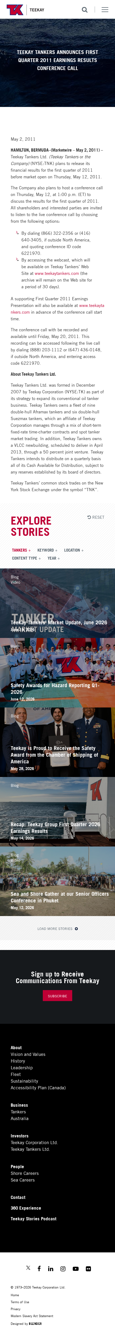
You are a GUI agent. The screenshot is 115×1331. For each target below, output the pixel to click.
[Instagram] (63, 1269)
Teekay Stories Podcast (33, 1218)
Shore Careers (25, 1173)
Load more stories (55, 928)
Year (52, 558)
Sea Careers (23, 1179)
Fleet (16, 1074)
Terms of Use (20, 1302)
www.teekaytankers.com (57, 273)
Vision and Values (28, 1054)
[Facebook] (39, 1269)
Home (15, 1295)
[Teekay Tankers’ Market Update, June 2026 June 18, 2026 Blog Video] (57, 636)
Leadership (22, 1067)
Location (72, 550)
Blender (35, 1323)
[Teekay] (25, 10)
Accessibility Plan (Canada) (38, 1087)
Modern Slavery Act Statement (32, 1316)
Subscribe (57, 996)
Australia (20, 1118)
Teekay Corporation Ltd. (34, 1142)
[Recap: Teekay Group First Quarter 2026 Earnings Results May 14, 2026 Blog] (57, 844)
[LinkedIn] (50, 1269)
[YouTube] (76, 1269)
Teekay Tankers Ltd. (30, 1149)
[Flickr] (88, 1269)
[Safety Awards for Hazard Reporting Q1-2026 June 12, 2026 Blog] (57, 705)
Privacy (15, 1309)
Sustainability (24, 1080)
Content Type (24, 558)
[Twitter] (28, 1268)
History (18, 1060)
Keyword (45, 550)
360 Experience (26, 1207)
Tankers (19, 550)
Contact (18, 1197)
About (16, 1047)
